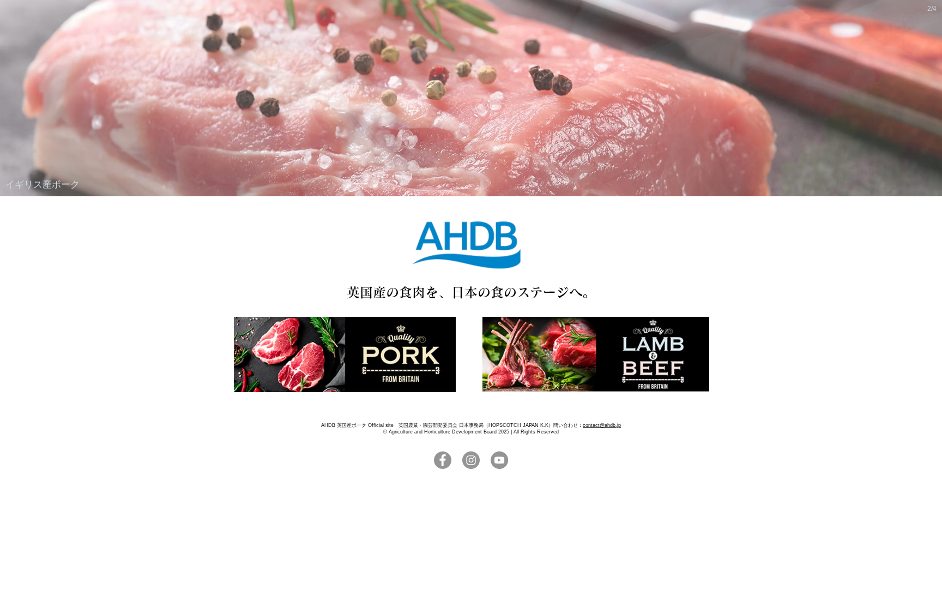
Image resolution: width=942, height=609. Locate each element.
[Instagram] (471, 460)
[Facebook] (442, 460)
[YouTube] (499, 460)
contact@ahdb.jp (602, 425)
